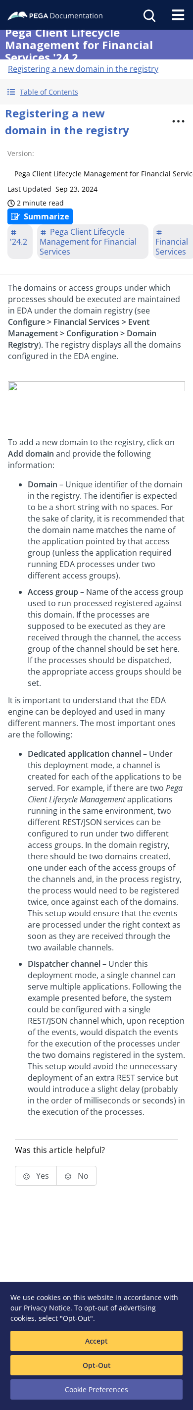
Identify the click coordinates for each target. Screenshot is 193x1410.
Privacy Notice (47, 1307)
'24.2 (18, 241)
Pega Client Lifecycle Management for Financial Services (88, 241)
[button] (96, 91)
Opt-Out (97, 1365)
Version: (20, 153)
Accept (96, 1341)
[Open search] (148, 14)
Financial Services (171, 246)
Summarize (46, 216)
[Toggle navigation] (178, 14)
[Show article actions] (179, 121)
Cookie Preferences (96, 1389)
